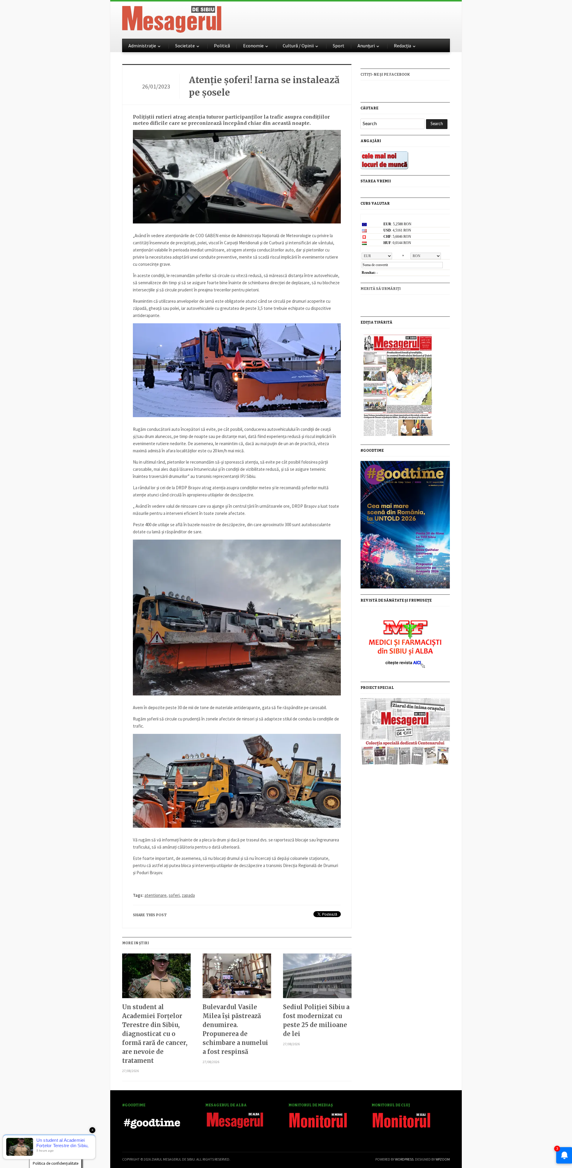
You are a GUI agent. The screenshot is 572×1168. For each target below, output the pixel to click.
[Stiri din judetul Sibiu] (171, 18)
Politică (222, 46)
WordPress (404, 1159)
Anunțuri (366, 46)
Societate (185, 46)
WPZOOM (443, 1159)
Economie (253, 46)
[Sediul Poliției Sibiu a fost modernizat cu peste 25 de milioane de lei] (317, 978)
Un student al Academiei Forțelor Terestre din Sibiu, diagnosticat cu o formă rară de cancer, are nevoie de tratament (154, 1033)
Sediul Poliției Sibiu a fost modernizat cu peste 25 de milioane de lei (316, 1020)
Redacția (402, 46)
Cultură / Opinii (298, 46)
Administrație (142, 46)
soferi (174, 895)
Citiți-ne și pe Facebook (385, 74)
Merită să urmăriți (380, 289)
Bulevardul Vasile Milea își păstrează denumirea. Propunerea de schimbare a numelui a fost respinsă (235, 1029)
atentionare (155, 895)
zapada (188, 895)
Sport (338, 46)
